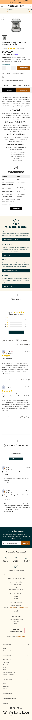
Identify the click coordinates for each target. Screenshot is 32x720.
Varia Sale (10, 9)
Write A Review (16, 332)
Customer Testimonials (8, 696)
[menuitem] (16, 648)
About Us (5, 683)
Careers (5, 688)
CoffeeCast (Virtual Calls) (9, 698)
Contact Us (6, 686)
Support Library (12, 607)
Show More (16, 208)
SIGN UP (26, 543)
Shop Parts (7, 255)
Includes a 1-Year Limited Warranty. (12, 77)
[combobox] (23, 344)
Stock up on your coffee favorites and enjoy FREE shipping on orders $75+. (16, 1)
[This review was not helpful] (28, 380)
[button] (1, 6)
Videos (4, 669)
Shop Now (9, 11)
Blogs (4, 667)
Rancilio (5, 48)
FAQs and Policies (7, 693)
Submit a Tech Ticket (23, 607)
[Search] (27, 6)
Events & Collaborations (9, 691)
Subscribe (5, 703)
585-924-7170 (18, 574)
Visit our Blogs (8, 286)
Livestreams (6, 701)
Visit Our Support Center (11, 239)
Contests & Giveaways (8, 674)
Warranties (6, 662)
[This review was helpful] (25, 380)
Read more (9, 373)
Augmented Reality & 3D (9, 672)
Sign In (4, 648)
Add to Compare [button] (6, 64)
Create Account (7, 650)
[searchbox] (9, 340)
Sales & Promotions (8, 659)
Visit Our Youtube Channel (11, 270)
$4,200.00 (9, 90)
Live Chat (25, 574)
